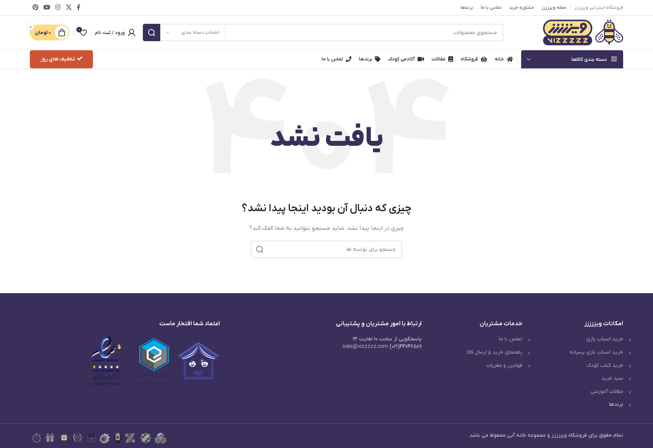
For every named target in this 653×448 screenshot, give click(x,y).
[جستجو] (151, 32)
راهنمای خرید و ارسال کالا (494, 352)
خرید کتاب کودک (604, 365)
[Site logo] (583, 32)
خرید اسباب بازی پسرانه (596, 352)
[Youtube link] (47, 8)
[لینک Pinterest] (35, 8)
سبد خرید (612, 378)
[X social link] (68, 8)
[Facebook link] (78, 8)
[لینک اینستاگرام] (58, 8)
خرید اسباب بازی (604, 339)
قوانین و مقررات (504, 365)
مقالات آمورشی (607, 391)
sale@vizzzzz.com (365, 346)
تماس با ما (510, 339)
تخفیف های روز (57, 59)
